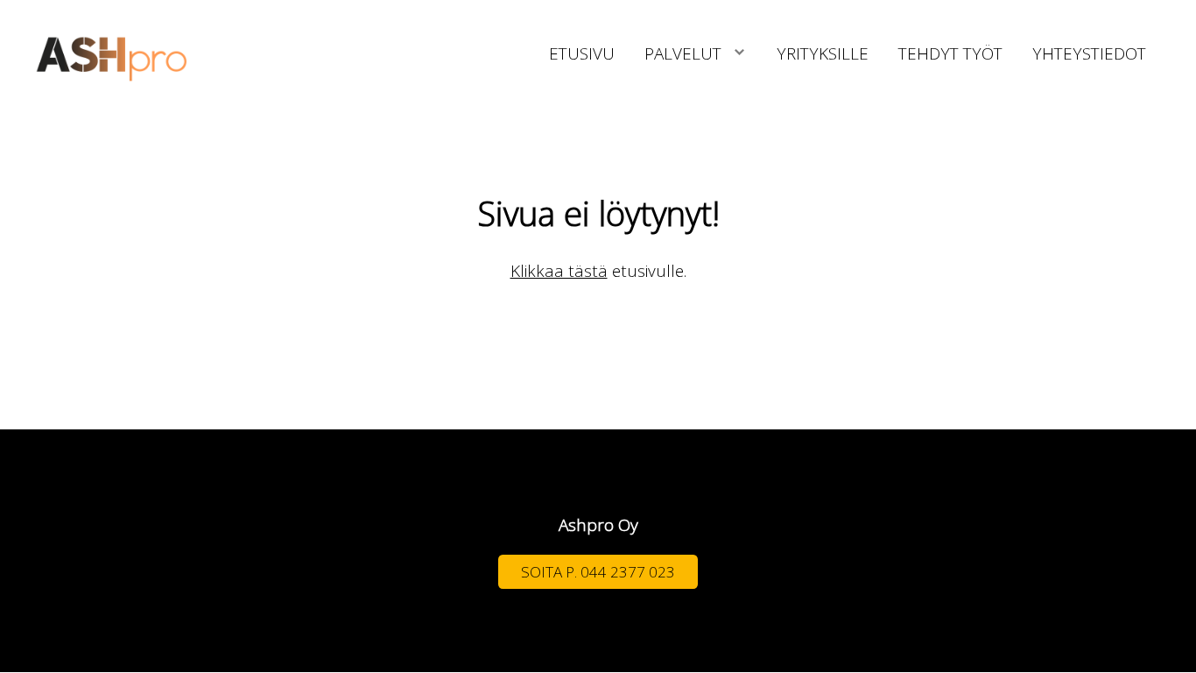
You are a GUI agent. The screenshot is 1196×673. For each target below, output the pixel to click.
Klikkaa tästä (559, 270)
